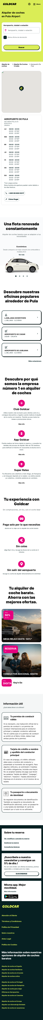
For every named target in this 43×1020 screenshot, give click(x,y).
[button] (21, 89)
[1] (15, 276)
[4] (27, 276)
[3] (23, 276)
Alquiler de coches (5, 65)
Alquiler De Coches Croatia (21, 65)
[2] (19, 276)
